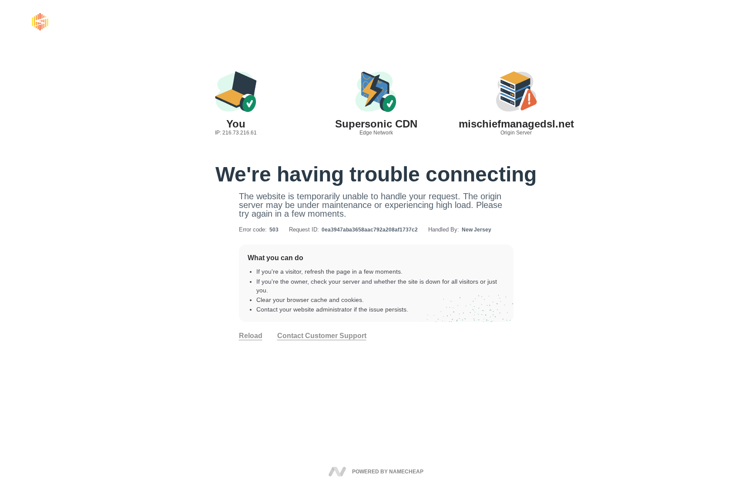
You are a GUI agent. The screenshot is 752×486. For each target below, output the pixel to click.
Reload (250, 335)
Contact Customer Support (321, 335)
